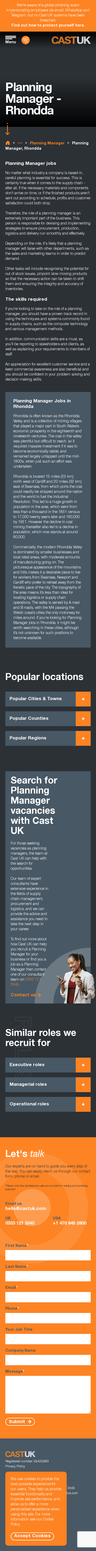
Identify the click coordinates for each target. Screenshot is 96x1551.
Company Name (20, 1351)
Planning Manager (47, 143)
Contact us (23, 995)
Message (14, 1372)
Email (11, 1288)
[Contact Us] (25, 40)
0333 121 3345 (19, 1223)
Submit (17, 1422)
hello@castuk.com (25, 1209)
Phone (12, 1309)
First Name (16, 1246)
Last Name (16, 1267)
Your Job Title (19, 1330)
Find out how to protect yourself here (47, 26)
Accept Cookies (32, 1536)
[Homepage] (71, 40)
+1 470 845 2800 (69, 1223)
